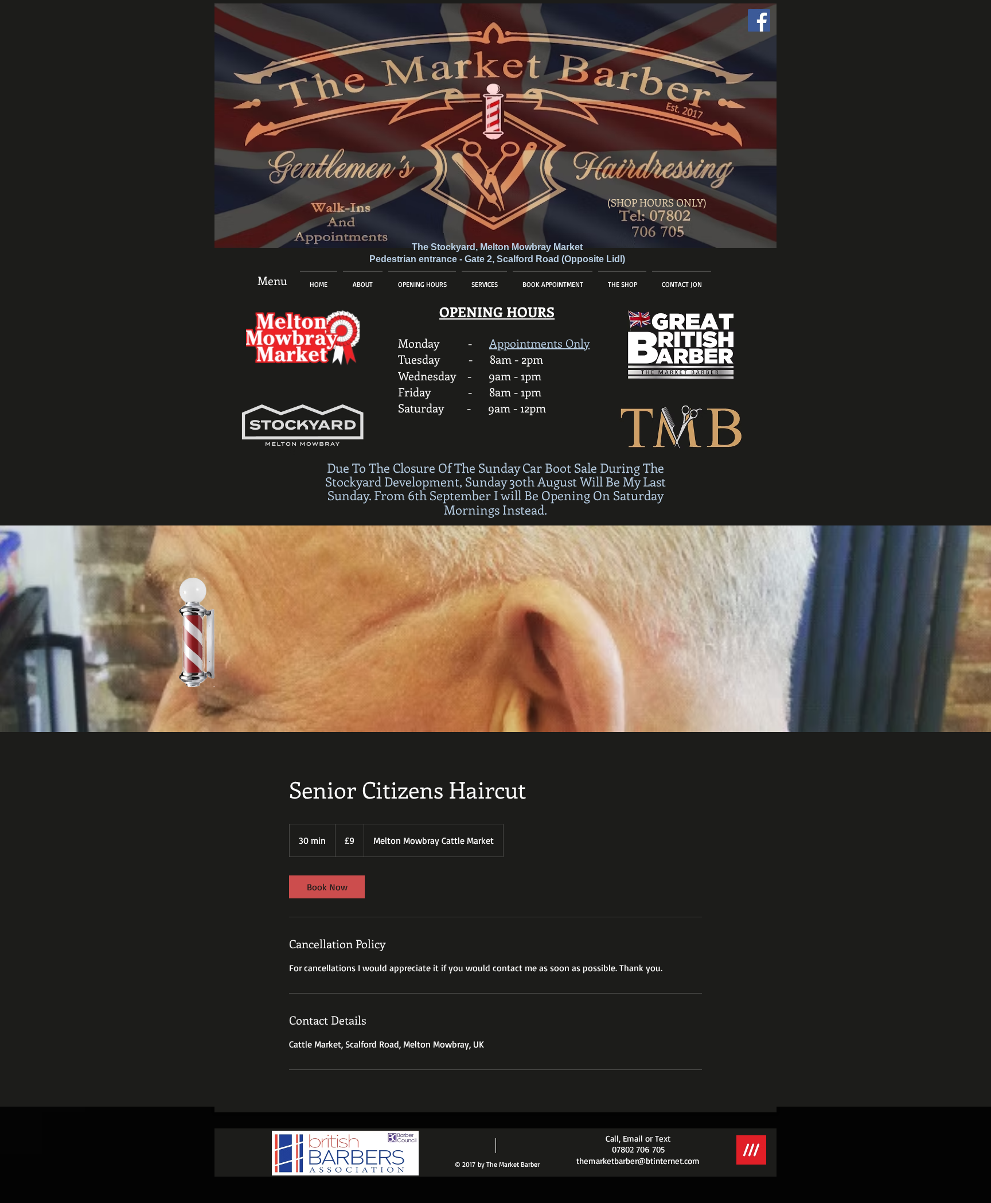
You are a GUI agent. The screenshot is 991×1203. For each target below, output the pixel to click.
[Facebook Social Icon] (759, 20)
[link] (327, 886)
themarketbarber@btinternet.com (638, 1160)
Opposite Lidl (593, 259)
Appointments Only (539, 343)
